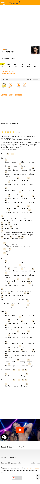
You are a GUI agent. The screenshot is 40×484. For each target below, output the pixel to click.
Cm (8, 154)
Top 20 (18, 88)
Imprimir (25, 88)
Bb (9, 168)
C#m (8, 64)
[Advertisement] (20, 26)
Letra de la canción (7, 72)
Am (22, 66)
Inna (3, 49)
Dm (15, 64)
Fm (35, 64)
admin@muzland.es (33, 468)
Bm (35, 66)
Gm (33, 168)
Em (29, 64)
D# (19, 164)
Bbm (28, 66)
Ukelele (10, 88)
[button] (20, 430)
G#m (15, 66)
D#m (22, 64)
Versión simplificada (8, 73)
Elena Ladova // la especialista (26, 136)
